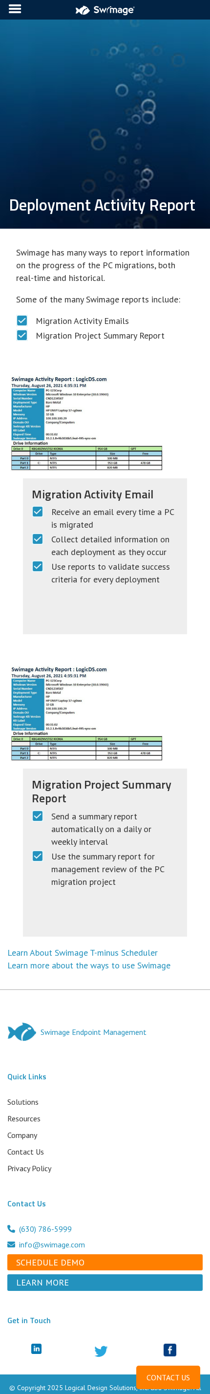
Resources (24, 1118)
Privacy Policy (29, 1168)
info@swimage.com (52, 1244)
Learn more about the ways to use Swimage (88, 965)
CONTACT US (168, 1377)
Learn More (42, 1282)
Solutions (23, 1102)
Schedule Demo (50, 1262)
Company (22, 1135)
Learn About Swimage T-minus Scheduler (82, 952)
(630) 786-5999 (45, 1229)
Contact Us (25, 1152)
